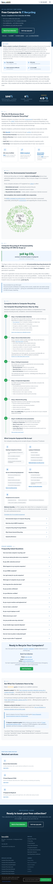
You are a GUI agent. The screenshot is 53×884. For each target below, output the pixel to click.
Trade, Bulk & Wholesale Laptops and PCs (15, 700)
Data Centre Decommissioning (33, 849)
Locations (29, 871)
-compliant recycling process (18, 198)
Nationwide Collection (32, 852)
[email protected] (28, 659)
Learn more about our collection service (21, 332)
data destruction (19, 341)
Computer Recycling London (8, 860)
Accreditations (30, 866)
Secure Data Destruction (32, 845)
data (42, 156)
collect (32, 183)
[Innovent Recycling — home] (6, 2)
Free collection (16, 322)
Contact (29, 869)
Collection (31, 648)
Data (4, 155)
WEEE (13, 121)
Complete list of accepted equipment (14, 514)
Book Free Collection (10, 30)
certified (29, 132)
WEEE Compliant (25, 153)
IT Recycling (30, 841)
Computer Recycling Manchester (9, 862)
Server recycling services (11, 487)
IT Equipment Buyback (32, 847)
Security (8, 132)
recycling (25, 648)
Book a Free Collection (18, 824)
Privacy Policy (30, 860)
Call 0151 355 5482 (26, 30)
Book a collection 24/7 (28, 661)
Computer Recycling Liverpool (8, 873)
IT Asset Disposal (31, 843)
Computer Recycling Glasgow (8, 871)
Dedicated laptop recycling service (36, 462)
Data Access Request (32, 862)
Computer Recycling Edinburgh (8, 869)
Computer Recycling (31, 838)
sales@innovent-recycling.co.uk (8, 846)
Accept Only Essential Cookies (31, 879)
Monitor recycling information (35, 486)
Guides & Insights (31, 864)
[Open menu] (49, 2)
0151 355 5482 (28, 657)
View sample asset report (17, 432)
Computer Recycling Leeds (7, 866)
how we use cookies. (6, 881)
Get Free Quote (26, 668)
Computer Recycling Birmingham (9, 864)
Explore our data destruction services (20, 356)
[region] (26, 879)
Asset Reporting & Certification (33, 854)
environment (28, 119)
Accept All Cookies (46, 879)
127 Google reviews (43, 100)
